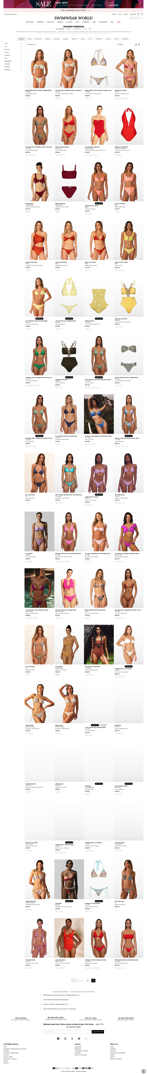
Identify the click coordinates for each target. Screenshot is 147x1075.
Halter (83, 39)
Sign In (126, 14)
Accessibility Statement (118, 1053)
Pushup (116, 39)
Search (6, 1061)
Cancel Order (8, 1057)
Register (133, 14)
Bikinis (69, 29)
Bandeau (65, 39)
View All (21, 39)
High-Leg (108, 39)
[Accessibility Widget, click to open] (144, 1072)
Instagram (65, 1038)
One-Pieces (76, 29)
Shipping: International (11, 1053)
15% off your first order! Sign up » (90, 1019)
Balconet (57, 39)
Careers (113, 1049)
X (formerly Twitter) (81, 1051)
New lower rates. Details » (126, 1019)
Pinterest (79, 1038)
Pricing (136, 44)
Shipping (6, 1051)
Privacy (112, 1057)
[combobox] (137, 18)
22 (88, 981)
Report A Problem (116, 1059)
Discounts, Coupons (10, 1059)
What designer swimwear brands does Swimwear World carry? (61, 995)
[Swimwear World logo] (73, 18)
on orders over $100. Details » (20, 1019)
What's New (30, 22)
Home (114, 14)
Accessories (103, 22)
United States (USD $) (10, 14)
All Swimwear (60, 29)
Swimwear (40, 22)
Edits (77, 22)
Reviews (6, 1063)
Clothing (69, 22)
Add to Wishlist (21, 104)
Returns (6, 1055)
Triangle (47, 39)
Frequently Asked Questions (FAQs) (15, 1049)
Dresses (60, 22)
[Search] (131, 18)
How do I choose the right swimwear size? (56, 1004)
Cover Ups (50, 22)
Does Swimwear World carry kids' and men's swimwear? (60, 1009)
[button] (112, 152)
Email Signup (86, 1038)
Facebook (58, 1038)
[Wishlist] (138, 14)
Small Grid (139, 44)
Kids (94, 22)
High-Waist (99, 39)
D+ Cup (90, 39)
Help (119, 14)
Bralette (74, 39)
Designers (86, 22)
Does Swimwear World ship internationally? (56, 999)
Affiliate (113, 1051)
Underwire (125, 39)
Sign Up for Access (81, 1055)
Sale (118, 22)
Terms (112, 1055)
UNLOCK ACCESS (98, 1031)
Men (112, 22)
